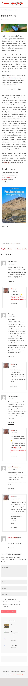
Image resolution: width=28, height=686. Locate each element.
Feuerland (13, 625)
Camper (11, 243)
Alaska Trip (14, 645)
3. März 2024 (12, 264)
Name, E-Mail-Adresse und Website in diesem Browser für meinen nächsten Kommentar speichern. (12, 603)
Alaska (12, 638)
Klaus (12, 289)
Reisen (19, 243)
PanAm (15, 243)
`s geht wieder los (6, 249)
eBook (4, 180)
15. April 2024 (12, 398)
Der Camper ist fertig (21, 249)
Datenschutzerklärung (17, 674)
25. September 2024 (13, 469)
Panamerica (12, 78)
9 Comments (14, 19)
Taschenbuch (9, 177)
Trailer (5, 226)
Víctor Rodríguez (13, 467)
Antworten (11, 281)
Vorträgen (7, 163)
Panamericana (15, 632)
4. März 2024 (12, 316)
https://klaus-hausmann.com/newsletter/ (18, 450)
